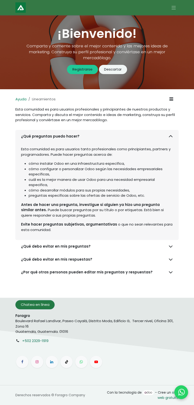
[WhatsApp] (81, 362)
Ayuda (20, 99)
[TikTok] (66, 362)
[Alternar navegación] (174, 7)
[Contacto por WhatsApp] (181, 392)
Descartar (113, 69)
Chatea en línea (35, 304)
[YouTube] (96, 362)
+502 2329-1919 (35, 340)
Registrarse (82, 69)
